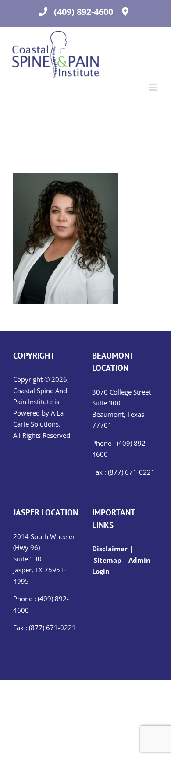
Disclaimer (110, 548)
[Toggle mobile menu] (153, 87)
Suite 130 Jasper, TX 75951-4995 (39, 569)
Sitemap (107, 560)
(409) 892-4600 (83, 12)
